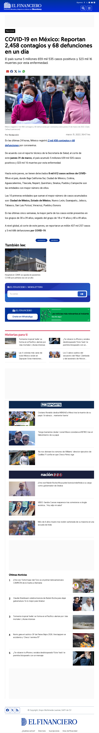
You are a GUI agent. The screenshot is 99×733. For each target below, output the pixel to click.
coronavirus (41, 240)
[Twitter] (87, 2)
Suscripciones (54, 731)
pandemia (54, 240)
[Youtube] (92, 2)
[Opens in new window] (22, 418)
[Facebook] (85, 2)
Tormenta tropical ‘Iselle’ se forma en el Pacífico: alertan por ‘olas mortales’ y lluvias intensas (32, 342)
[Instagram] (90, 2)
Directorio (42, 731)
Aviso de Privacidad (70, 731)
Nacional (10, 31)
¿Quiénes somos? (28, 731)
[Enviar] (82, 293)
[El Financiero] (22, 6)
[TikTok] (95, 2)
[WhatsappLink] (47, 314)
